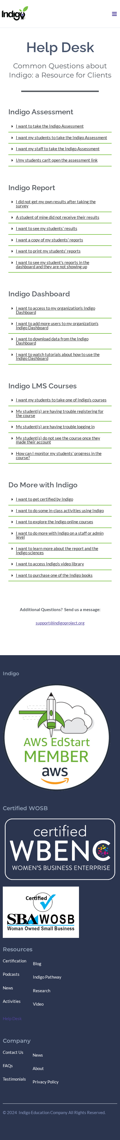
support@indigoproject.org (60, 623)
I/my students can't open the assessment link (57, 160)
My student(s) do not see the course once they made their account (58, 440)
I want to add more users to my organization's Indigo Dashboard (57, 325)
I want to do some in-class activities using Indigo (60, 510)
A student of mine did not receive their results (57, 217)
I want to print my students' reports (48, 251)
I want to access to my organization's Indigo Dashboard (55, 310)
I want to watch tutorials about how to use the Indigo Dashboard (58, 356)
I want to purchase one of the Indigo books (54, 575)
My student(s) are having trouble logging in (55, 426)
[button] (60, 126)
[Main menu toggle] (114, 14)
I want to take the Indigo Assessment (50, 126)
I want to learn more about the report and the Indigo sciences (57, 550)
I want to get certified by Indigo (44, 499)
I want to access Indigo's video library (50, 563)
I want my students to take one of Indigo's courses (61, 400)
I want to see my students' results (46, 228)
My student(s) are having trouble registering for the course (60, 413)
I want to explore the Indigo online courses (54, 521)
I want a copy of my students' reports (49, 240)
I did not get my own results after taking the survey (56, 203)
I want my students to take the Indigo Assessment (61, 137)
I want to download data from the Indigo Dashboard (52, 341)
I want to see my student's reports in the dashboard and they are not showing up (52, 264)
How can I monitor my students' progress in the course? (59, 455)
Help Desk (12, 1018)
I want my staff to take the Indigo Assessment (58, 148)
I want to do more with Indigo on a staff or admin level (60, 535)
